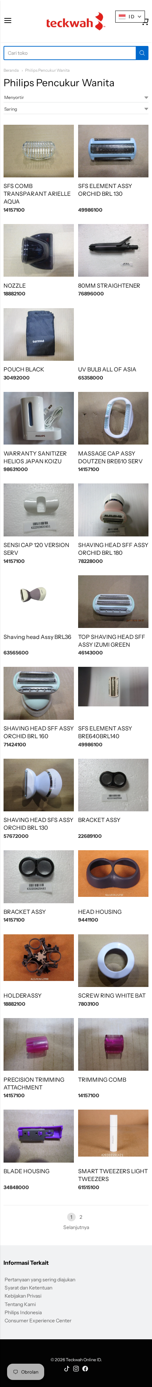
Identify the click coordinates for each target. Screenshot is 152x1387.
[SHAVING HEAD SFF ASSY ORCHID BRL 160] (39, 693)
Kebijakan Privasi (23, 1296)
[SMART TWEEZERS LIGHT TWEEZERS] (113, 1133)
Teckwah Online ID (83, 1359)
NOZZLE (15, 285)
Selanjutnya (76, 1227)
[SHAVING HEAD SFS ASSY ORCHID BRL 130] (39, 785)
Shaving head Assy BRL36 (37, 636)
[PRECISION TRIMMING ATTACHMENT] (39, 1044)
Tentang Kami (20, 1304)
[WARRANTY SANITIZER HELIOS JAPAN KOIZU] (39, 418)
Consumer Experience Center (38, 1320)
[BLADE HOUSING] (39, 1136)
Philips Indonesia (23, 1312)
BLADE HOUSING (26, 1171)
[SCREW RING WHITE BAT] (113, 960)
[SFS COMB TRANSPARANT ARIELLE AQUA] (39, 151)
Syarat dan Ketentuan (28, 1288)
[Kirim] (142, 53)
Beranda (11, 70)
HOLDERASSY (23, 995)
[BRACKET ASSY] (113, 785)
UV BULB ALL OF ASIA (107, 369)
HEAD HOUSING (100, 911)
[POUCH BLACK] (39, 334)
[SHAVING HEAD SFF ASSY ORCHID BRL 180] (113, 509)
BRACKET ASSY (99, 819)
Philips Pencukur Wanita (47, 70)
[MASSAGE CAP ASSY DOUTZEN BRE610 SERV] (113, 418)
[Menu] (8, 21)
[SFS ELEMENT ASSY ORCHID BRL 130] (113, 151)
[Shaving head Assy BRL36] (39, 601)
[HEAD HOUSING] (113, 873)
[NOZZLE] (39, 250)
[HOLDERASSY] (39, 957)
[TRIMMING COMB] (113, 1044)
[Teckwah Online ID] (75, 21)
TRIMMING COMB (102, 1079)
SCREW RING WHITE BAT (112, 995)
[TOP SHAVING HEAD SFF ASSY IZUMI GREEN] (113, 601)
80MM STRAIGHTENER (109, 285)
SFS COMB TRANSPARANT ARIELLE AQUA (37, 193)
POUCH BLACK (24, 369)
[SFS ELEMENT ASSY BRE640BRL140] (113, 686)
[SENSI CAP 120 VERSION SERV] (39, 509)
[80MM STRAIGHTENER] (113, 250)
